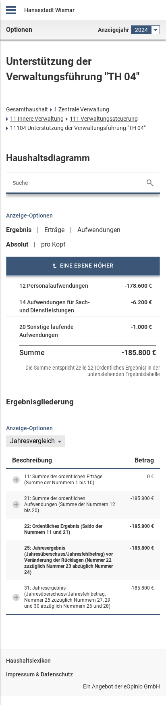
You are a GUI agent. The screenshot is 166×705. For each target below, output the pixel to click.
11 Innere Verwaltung (37, 118)
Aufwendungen (98, 230)
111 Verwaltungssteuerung (104, 118)
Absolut (17, 244)
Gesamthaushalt (27, 109)
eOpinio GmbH (142, 686)
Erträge (54, 230)
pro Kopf (53, 244)
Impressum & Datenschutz (39, 674)
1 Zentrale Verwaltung (81, 109)
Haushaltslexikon (28, 660)
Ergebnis (18, 230)
